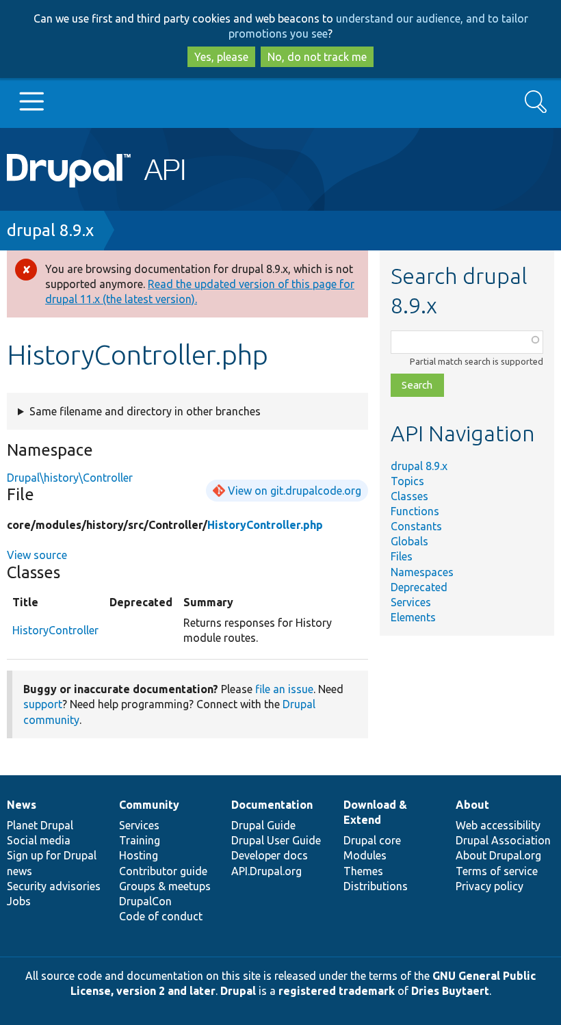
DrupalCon (145, 901)
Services (411, 602)
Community (149, 805)
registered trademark (336, 991)
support (42, 704)
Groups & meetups (165, 886)
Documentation (272, 805)
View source (37, 555)
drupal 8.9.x (50, 230)
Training (139, 840)
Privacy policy (489, 886)
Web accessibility (498, 825)
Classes (409, 496)
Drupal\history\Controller (70, 477)
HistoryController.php (265, 525)
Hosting (138, 855)
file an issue (284, 689)
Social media (38, 840)
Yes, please (221, 57)
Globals (409, 541)
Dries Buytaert (450, 991)
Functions (415, 511)
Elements (413, 617)
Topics (407, 481)
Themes (363, 871)
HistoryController (55, 630)
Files (402, 556)
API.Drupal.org (266, 871)
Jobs (19, 901)
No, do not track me (317, 57)
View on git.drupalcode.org (294, 490)
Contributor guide (163, 871)
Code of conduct (161, 916)
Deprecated (419, 587)
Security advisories (54, 886)
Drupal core (372, 840)
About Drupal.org (498, 855)
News (21, 805)
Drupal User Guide (276, 840)
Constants (416, 526)
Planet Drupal (40, 825)
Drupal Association (503, 840)
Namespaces (422, 572)
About (472, 805)
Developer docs (269, 855)
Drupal (238, 991)
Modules (365, 855)
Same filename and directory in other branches (145, 411)
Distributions (375, 886)
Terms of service (497, 871)
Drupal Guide (263, 825)
